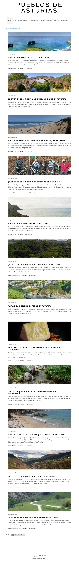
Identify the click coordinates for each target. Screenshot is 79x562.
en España (64, 20)
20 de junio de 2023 (12, 220)
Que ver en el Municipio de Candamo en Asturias (34, 182)
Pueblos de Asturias (39, 8)
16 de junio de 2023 (12, 261)
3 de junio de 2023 (12, 387)
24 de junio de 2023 (12, 178)
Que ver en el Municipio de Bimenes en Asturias (33, 518)
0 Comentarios (28, 68)
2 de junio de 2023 (12, 431)
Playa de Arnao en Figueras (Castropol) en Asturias (36, 435)
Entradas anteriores (16, 541)
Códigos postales (46, 20)
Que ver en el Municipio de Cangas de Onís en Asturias (37, 99)
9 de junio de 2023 (12, 344)
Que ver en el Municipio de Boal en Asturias (31, 476)
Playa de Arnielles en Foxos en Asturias (30, 306)
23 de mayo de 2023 (12, 514)
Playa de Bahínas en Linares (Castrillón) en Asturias (36, 140)
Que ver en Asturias (12, 360)
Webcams (56, 20)
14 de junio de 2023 (12, 302)
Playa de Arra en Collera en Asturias (28, 223)
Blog (10, 20)
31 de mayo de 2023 (12, 472)
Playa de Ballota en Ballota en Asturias (30, 58)
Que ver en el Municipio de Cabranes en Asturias (34, 265)
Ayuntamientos (33, 20)
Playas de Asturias (12, 68)
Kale (45, 556)
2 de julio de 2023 (12, 54)
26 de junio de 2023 (12, 137)
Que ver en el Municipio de (14, 110)
